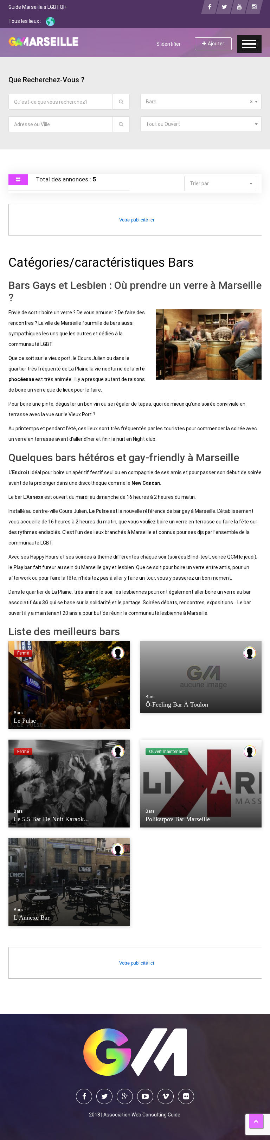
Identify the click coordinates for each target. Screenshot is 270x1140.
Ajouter (216, 43)
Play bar (22, 567)
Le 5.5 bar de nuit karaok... (51, 819)
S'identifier (168, 44)
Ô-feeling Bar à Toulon (177, 704)
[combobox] (201, 101)
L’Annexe (33, 497)
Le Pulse (99, 511)
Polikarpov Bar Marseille (178, 819)
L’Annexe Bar (32, 917)
